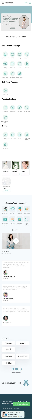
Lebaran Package (20, 77)
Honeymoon (27, 111)
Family (5, 67)
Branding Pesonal (5, 58)
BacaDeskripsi (27, 224)
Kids (20, 67)
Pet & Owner (12, 77)
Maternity (12, 67)
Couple (12, 58)
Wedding (19, 111)
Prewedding (5, 111)
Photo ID (27, 67)
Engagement (12, 111)
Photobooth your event (5, 122)
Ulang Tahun (5, 77)
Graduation (26, 58)
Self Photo (5, 94)
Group (19, 58)
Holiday (5, 138)
